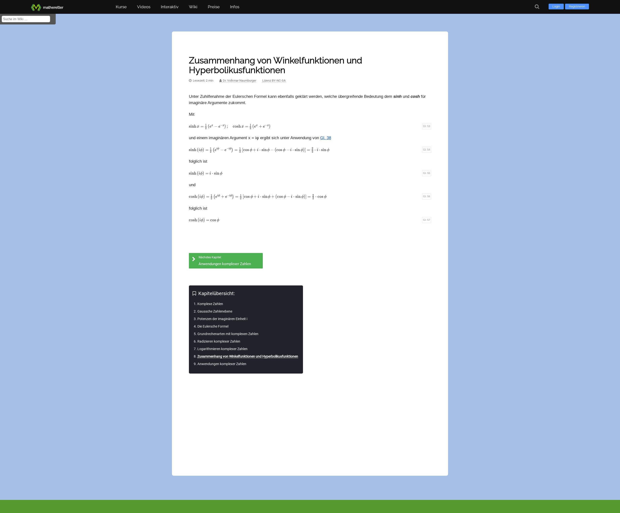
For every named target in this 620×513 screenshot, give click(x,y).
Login (556, 6)
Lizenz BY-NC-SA (274, 80)
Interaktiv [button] (169, 6)
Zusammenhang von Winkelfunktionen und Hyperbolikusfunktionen (247, 356)
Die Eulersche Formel (212, 326)
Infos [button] (234, 6)
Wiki (193, 6)
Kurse (121, 6)
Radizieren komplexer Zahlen (218, 341)
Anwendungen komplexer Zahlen (221, 364)
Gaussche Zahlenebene (214, 311)
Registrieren (577, 6)
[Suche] (537, 6)
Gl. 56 (426, 196)
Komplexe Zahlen (210, 304)
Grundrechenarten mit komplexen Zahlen (227, 334)
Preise (214, 6)
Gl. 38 (325, 138)
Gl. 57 (426, 219)
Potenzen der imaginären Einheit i (222, 319)
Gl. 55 (426, 173)
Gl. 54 (426, 149)
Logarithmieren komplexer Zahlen (222, 349)
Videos (143, 6)
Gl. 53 (426, 126)
